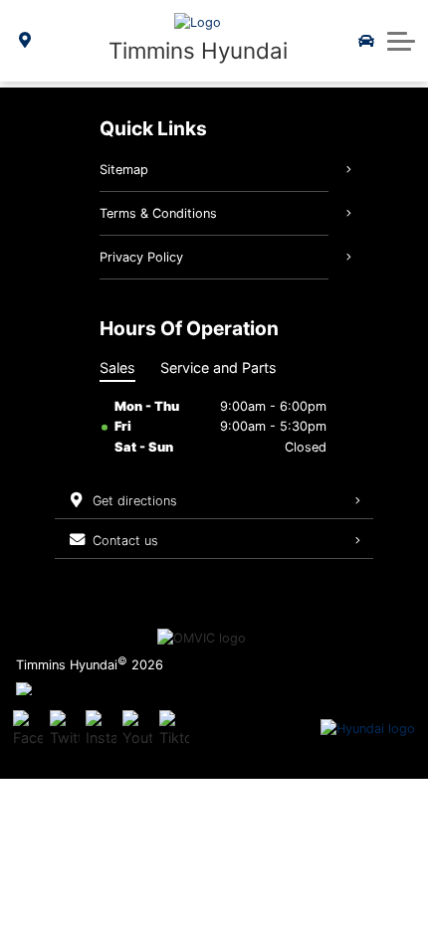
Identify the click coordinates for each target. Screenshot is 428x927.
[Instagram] (100, 729)
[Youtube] (137, 729)
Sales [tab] (117, 367)
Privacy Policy (141, 257)
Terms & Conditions (158, 213)
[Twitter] (65, 729)
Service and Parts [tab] (218, 367)
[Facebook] (28, 729)
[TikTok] (174, 729)
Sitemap (124, 169)
